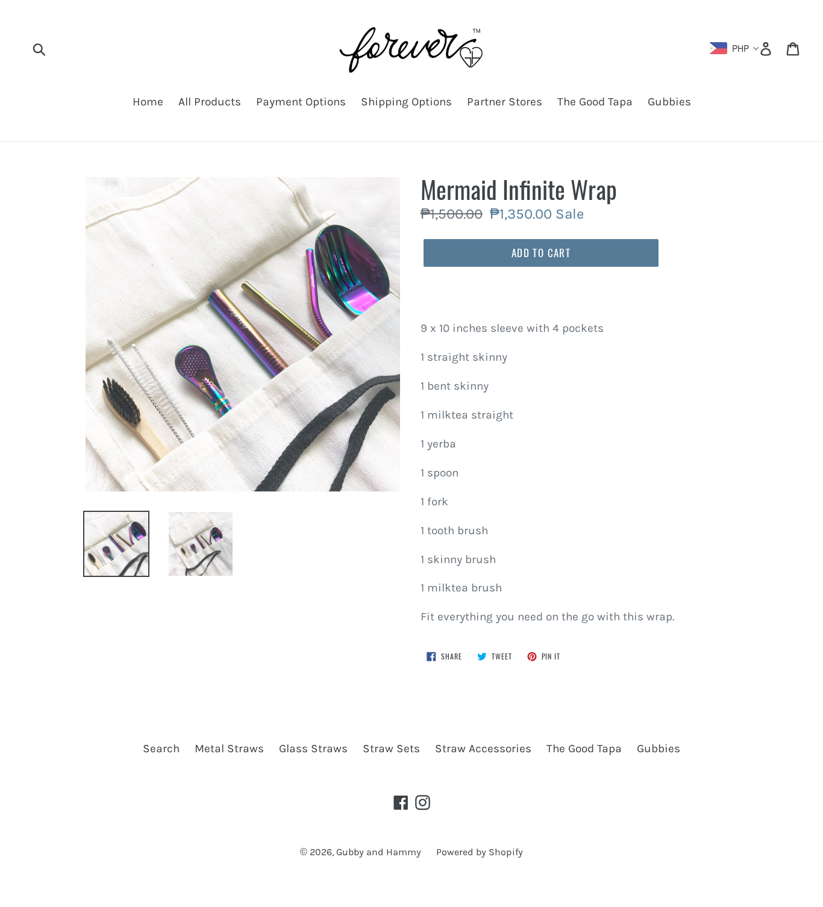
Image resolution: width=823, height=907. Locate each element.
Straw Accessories (483, 748)
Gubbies (669, 101)
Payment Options (301, 101)
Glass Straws (313, 748)
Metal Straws (229, 748)
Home (148, 101)
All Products (209, 101)
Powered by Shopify (479, 852)
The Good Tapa (595, 101)
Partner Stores (504, 101)
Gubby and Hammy (378, 852)
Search (161, 748)
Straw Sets (391, 748)
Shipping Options (406, 101)
